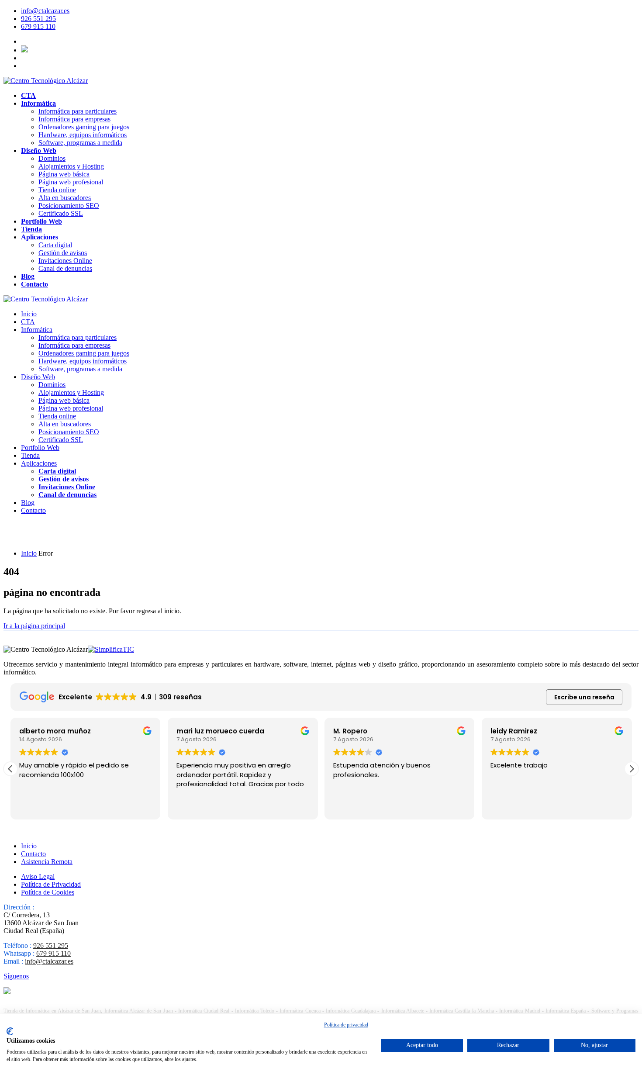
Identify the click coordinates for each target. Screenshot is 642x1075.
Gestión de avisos (62, 252)
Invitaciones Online (65, 260)
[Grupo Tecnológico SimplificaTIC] (111, 649)
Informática (38, 103)
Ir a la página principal (34, 625)
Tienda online (57, 190)
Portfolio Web (41, 221)
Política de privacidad (346, 1025)
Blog (28, 276)
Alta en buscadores (64, 197)
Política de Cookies (47, 892)
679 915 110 (38, 26)
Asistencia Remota (46, 861)
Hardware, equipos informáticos (82, 134)
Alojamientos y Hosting (71, 166)
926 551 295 (38, 18)
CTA (28, 95)
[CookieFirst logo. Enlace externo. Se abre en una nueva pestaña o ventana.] (10, 1031)
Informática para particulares (77, 111)
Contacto (34, 284)
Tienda (31, 229)
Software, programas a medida (80, 142)
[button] (631, 768)
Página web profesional (70, 182)
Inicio (29, 314)
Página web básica (64, 174)
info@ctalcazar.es (45, 10)
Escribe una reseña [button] (584, 697)
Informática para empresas (74, 119)
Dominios (52, 158)
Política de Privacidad (51, 884)
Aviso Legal (38, 876)
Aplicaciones (39, 237)
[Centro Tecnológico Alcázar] (45, 80)
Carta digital (55, 245)
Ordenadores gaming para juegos (83, 127)
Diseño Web (38, 150)
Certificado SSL (60, 213)
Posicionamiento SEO (68, 205)
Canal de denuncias (65, 268)
